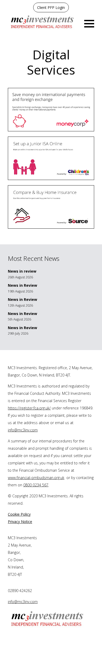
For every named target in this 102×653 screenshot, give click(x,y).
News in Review (22, 285)
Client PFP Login (51, 7)
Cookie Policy (19, 514)
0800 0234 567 (35, 484)
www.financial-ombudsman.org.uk (36, 477)
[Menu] (89, 23)
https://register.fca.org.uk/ (29, 408)
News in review (22, 271)
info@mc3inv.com (23, 429)
